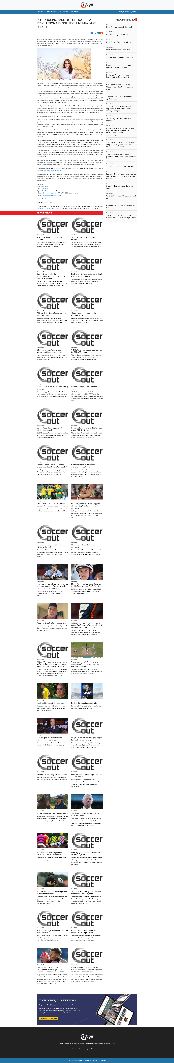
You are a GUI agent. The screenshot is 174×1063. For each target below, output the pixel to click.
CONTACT (74, 12)
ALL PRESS (64, 12)
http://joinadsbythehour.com (52, 195)
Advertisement (96, 1049)
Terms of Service (71, 1049)
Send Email (44, 189)
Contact (105, 1049)
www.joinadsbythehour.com (53, 171)
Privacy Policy (83, 1049)
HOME (40, 12)
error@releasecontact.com (45, 208)
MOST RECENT (51, 12)
